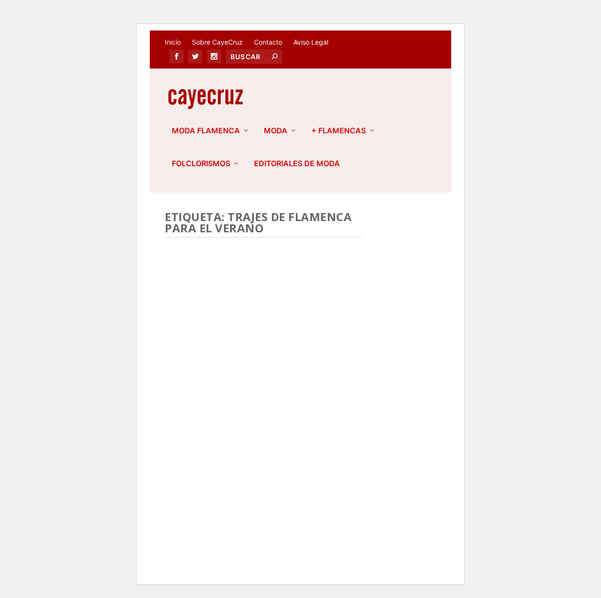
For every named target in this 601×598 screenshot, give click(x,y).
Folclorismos (201, 164)
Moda (275, 131)
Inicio (173, 42)
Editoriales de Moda (297, 164)
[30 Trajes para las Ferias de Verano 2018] (263, 300)
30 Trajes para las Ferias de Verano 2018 (259, 373)
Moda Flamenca (206, 131)
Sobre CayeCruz (217, 42)
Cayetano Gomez (212, 400)
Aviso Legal (310, 42)
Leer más (196, 473)
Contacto (268, 42)
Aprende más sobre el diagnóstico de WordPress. (240, 541)
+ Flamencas (338, 131)
